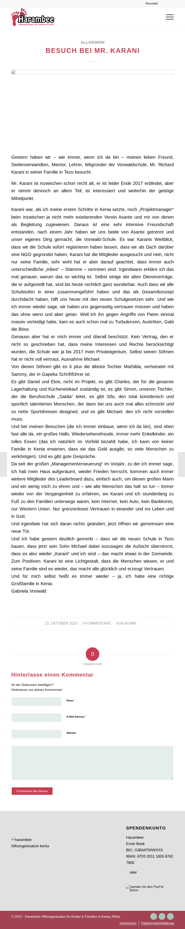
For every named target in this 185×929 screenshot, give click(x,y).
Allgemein (92, 42)
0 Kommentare (96, 623)
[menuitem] (151, 3)
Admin (130, 623)
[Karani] (92, 108)
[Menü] (167, 17)
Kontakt (152, 3)
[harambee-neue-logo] (32, 17)
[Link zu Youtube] (170, 916)
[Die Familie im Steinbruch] (181, 464)
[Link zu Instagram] (153, 916)
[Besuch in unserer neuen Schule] (3, 464)
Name (71, 700)
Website (71, 733)
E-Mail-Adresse (76, 716)
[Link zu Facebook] (162, 916)
